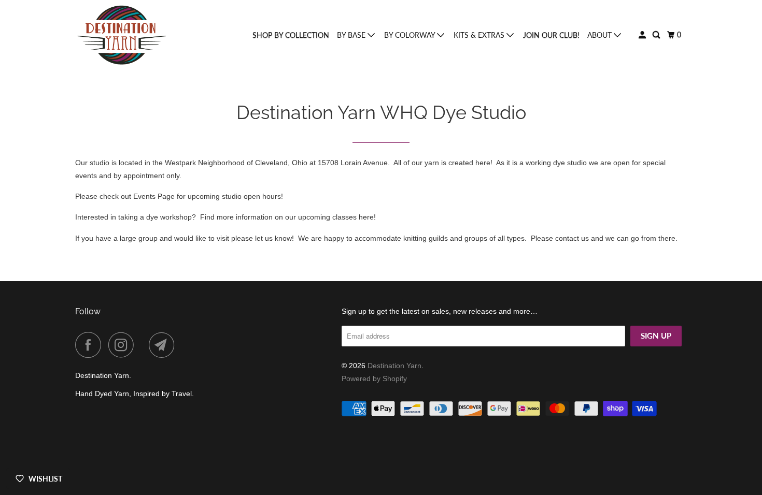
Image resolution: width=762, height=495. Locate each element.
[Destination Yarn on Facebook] (90, 345)
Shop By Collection (290, 35)
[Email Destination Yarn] (164, 345)
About (600, 35)
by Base (352, 35)
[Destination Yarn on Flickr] (144, 345)
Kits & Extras (480, 35)
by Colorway (410, 35)
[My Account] (643, 35)
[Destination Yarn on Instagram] (123, 345)
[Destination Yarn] (121, 35)
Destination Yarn (394, 365)
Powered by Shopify (374, 378)
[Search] (657, 35)
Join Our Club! (551, 35)
